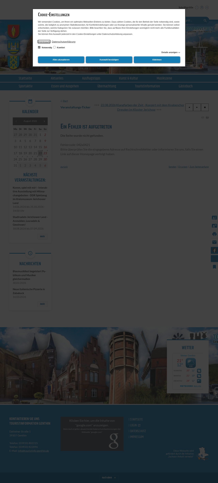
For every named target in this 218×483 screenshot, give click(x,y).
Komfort (60, 47)
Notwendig (46, 47)
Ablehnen (156, 60)
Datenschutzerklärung (63, 41)
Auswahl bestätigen (109, 60)
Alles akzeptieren (61, 60)
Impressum (44, 41)
